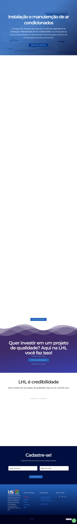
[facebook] (59, 496)
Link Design (32, 518)
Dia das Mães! (45, 504)
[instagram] (62, 496)
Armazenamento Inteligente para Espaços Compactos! (46, 498)
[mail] (65, 496)
